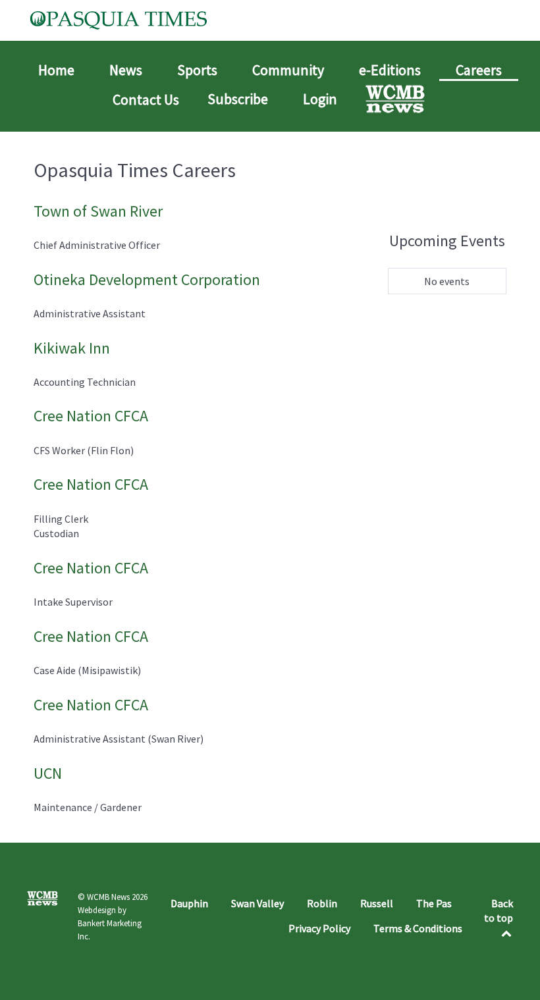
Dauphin (189, 903)
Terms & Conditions (417, 928)
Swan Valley (257, 903)
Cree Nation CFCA (91, 416)
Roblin (322, 903)
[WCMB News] (396, 98)
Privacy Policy (319, 928)
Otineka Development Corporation (147, 279)
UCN (48, 773)
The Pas (434, 903)
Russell (376, 903)
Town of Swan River (98, 211)
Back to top (498, 910)
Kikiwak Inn (72, 348)
